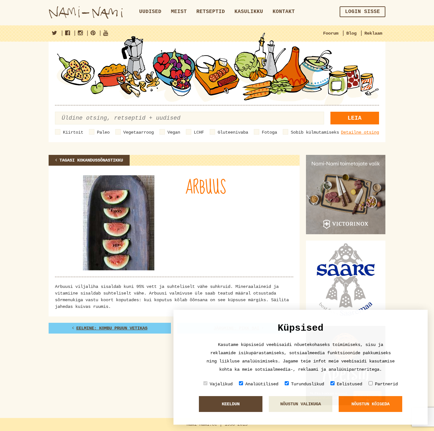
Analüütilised (261, 384)
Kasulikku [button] (248, 12)
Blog (351, 33)
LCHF (199, 132)
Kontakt (284, 12)
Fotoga (269, 132)
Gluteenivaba (233, 132)
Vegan (173, 132)
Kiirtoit (73, 132)
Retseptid (210, 12)
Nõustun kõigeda (370, 404)
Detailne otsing (360, 132)
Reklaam (373, 33)
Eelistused (349, 384)
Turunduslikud (307, 384)
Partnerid (386, 384)
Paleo (103, 132)
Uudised (150, 12)
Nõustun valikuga (300, 404)
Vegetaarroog (138, 132)
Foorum (330, 33)
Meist (179, 12)
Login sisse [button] (362, 12)
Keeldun (231, 404)
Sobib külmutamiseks (315, 132)
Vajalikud (221, 384)
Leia (355, 118)
